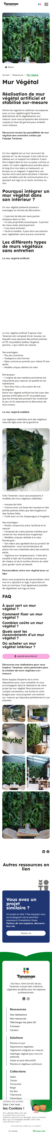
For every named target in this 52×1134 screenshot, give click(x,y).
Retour (11, 67)
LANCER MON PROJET (27, 656)
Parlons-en (26, 933)
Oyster (13, 1080)
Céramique (16, 1098)
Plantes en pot (17, 1043)
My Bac (14, 1091)
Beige (13, 1087)
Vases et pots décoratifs (23, 1060)
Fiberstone (15, 1094)
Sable (13, 1076)
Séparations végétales (22, 1046)
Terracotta (15, 1084)
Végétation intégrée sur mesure (26, 1050)
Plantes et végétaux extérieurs (26, 1064)
